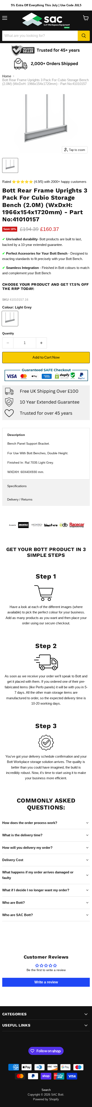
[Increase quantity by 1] (41, 343)
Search (46, 1090)
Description (16, 435)
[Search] (84, 36)
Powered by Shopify (46, 1099)
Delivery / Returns (19, 499)
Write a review (46, 982)
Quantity (8, 333)
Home (6, 76)
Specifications (17, 486)
